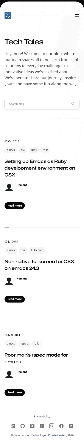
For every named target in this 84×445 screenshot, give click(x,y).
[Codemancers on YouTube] (42, 425)
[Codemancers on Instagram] (51, 425)
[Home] (23, 15)
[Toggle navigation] (77, 15)
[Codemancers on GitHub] (22, 425)
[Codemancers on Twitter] (32, 425)
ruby (34, 150)
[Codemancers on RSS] (71, 425)
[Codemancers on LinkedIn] (13, 425)
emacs (11, 150)
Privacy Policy (42, 416)
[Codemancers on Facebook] (61, 425)
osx (23, 150)
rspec (24, 343)
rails (45, 150)
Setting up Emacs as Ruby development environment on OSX (40, 168)
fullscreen (37, 250)
